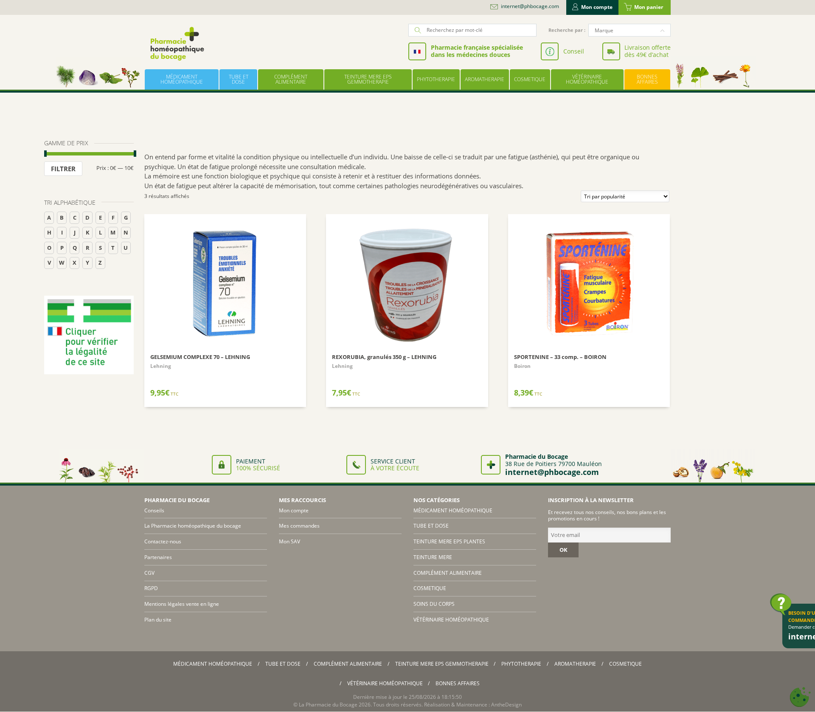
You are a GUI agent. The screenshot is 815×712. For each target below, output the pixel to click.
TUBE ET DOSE (238, 79)
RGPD (151, 588)
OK (563, 550)
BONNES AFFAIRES (647, 79)
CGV (149, 572)
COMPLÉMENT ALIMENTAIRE (290, 79)
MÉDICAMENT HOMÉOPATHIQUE (181, 79)
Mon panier (648, 7)
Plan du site (157, 619)
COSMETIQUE (529, 79)
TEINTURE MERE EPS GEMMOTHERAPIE (368, 79)
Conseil (573, 51)
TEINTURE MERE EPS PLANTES (449, 541)
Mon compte (597, 7)
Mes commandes (299, 525)
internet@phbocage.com (530, 6)
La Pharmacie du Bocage (328, 704)
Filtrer (63, 168)
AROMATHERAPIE (484, 79)
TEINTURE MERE (432, 557)
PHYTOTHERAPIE (436, 79)
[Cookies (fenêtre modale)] (800, 697)
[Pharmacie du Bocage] (176, 43)
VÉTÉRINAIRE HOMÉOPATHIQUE (587, 79)
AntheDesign (506, 704)
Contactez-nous (162, 541)
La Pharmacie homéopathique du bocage (192, 525)
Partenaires (158, 557)
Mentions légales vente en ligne (181, 603)
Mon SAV (289, 541)
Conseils (154, 510)
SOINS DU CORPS (434, 603)
